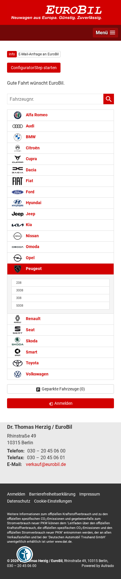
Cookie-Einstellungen (53, 501)
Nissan (32, 235)
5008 (19, 306)
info (12, 54)
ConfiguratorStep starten (34, 67)
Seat (30, 329)
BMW (30, 136)
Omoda (32, 246)
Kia (28, 224)
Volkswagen (36, 374)
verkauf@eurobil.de (46, 464)
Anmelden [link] (63, 403)
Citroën (32, 148)
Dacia (30, 170)
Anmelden (16, 494)
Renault (33, 318)
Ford (29, 191)
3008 (19, 290)
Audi (29, 126)
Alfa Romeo (36, 114)
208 (18, 283)
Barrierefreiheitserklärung (52, 494)
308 (18, 298)
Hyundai (33, 202)
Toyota (32, 363)
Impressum (89, 494)
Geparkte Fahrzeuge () (63, 389)
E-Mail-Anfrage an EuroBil (39, 54)
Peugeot (33, 268)
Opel (30, 257)
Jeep (30, 213)
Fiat (29, 180)
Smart (31, 352)
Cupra (31, 158)
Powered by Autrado (98, 566)
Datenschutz (18, 501)
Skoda (31, 341)
